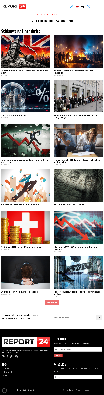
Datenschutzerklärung (72, 390)
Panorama (60, 21)
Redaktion (41, 14)
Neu (37, 21)
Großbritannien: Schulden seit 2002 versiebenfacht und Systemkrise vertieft (24, 71)
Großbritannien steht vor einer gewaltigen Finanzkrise (19, 291)
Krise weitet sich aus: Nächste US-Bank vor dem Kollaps (20, 204)
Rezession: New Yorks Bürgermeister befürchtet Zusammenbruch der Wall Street (77, 292)
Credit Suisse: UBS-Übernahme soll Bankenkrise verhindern (21, 247)
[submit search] (99, 317)
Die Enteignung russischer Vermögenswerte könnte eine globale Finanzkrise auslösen (25, 161)
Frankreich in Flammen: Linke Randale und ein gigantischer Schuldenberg (73, 71)
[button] (32, 20)
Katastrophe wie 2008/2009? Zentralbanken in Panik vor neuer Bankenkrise (75, 248)
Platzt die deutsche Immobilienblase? (14, 115)
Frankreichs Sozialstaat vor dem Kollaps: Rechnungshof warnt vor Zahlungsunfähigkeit (76, 116)
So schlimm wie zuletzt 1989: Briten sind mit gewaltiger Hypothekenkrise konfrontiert (77, 161)
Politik (51, 21)
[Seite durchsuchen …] (74, 318)
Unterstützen (51, 14)
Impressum (89, 390)
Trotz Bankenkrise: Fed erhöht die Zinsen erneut (70, 204)
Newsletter (62, 14)
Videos (72, 21)
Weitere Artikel (52, 302)
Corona (43, 21)
